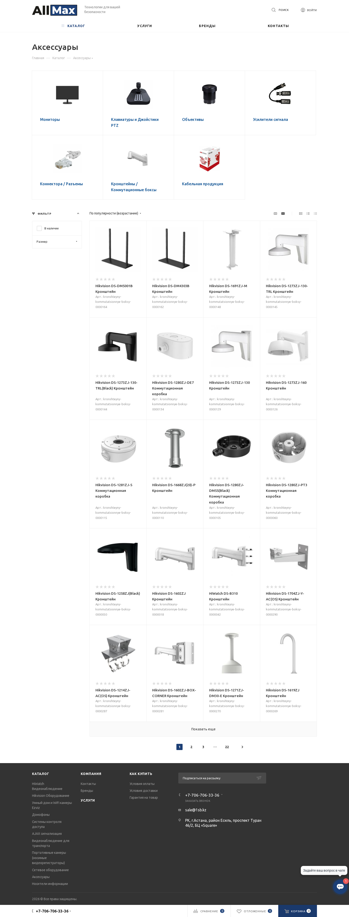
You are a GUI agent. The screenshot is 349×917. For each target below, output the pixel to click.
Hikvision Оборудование (50, 796)
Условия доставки (144, 791)
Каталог (40, 774)
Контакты (88, 784)
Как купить (141, 774)
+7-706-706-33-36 (202, 795)
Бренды (87, 791)
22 (227, 747)
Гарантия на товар (144, 797)
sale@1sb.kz (195, 810)
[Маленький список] (275, 213)
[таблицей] (315, 213)
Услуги (88, 800)
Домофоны (41, 815)
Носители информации (50, 884)
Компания (91, 774)
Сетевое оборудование (50, 870)
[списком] (308, 213)
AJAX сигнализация (47, 834)
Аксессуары (41, 877)
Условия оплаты (142, 784)
